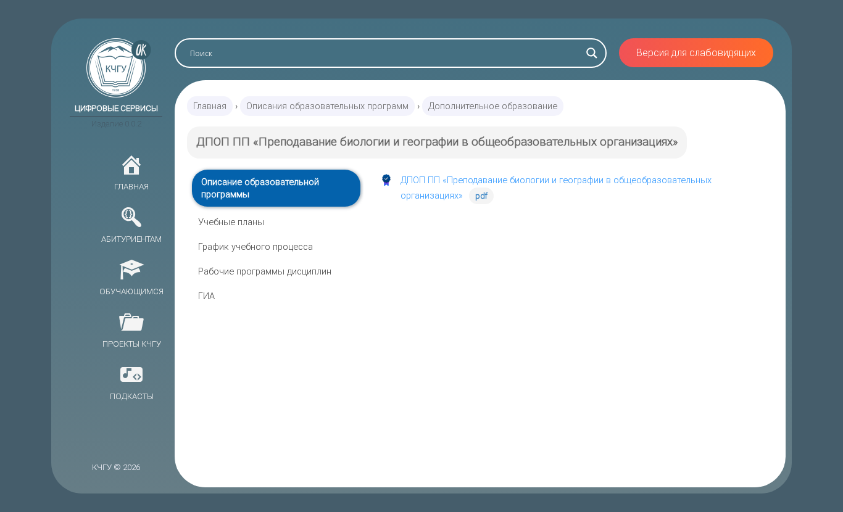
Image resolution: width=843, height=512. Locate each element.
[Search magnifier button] (591, 53)
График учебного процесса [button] (255, 246)
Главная (209, 106)
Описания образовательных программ (327, 106)
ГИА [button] (206, 296)
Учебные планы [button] (231, 222)
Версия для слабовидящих (696, 53)
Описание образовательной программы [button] (260, 188)
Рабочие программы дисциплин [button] (264, 271)
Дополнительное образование (492, 106)
